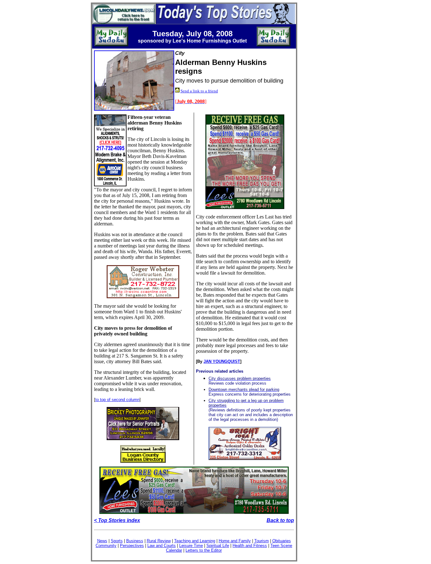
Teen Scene (281, 545)
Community (106, 545)
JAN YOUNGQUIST (222, 361)
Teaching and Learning (194, 540)
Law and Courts (161, 545)
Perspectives (132, 545)
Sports (117, 540)
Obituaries (281, 540)
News (102, 540)
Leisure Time (191, 545)
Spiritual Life (217, 545)
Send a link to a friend (199, 91)
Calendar (174, 550)
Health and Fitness (250, 545)
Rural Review (159, 540)
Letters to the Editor (204, 550)
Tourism (261, 540)
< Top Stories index (117, 520)
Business (134, 540)
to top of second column (117, 399)
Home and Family (235, 540)
